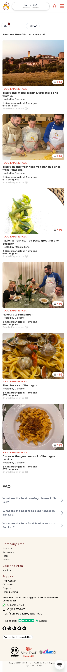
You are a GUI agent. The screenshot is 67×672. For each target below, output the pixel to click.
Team (5, 556)
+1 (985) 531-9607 (16, 609)
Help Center (9, 580)
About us (7, 548)
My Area (7, 570)
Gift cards (7, 584)
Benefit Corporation (50, 663)
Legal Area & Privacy (33, 666)
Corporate (7, 588)
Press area (8, 552)
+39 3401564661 (15, 605)
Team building (10, 592)
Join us (6, 559)
